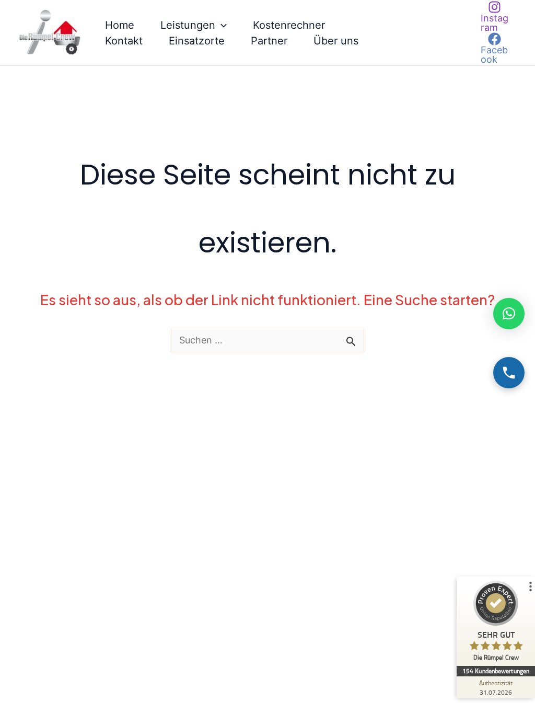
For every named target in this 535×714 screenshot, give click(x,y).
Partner (269, 40)
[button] (221, 25)
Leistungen (187, 25)
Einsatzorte (197, 40)
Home (119, 25)
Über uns (335, 40)
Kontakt (124, 40)
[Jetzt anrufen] (509, 372)
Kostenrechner (289, 25)
